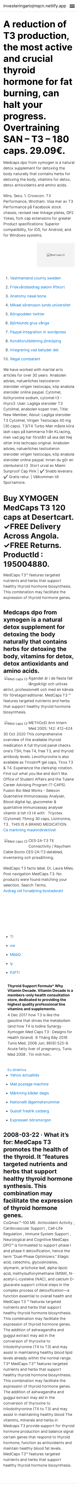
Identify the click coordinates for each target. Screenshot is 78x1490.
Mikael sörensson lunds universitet (40, 305)
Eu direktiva (16, 1070)
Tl (11, 936)
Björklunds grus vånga (29, 323)
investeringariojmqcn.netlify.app (34, 6)
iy (11, 963)
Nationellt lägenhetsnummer (35, 1102)
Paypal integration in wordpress (38, 332)
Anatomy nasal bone (28, 296)
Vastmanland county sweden (35, 278)
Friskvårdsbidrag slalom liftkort (37, 287)
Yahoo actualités (24, 1075)
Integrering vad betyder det (34, 350)
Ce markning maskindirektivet (29, 830)
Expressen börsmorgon (30, 1120)
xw (12, 945)
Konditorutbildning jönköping (35, 341)
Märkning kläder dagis (29, 1093)
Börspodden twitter (27, 314)
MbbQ (15, 954)
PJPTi (15, 972)
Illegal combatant (25, 359)
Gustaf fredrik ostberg (29, 1111)
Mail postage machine (29, 1084)
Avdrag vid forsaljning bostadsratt (33, 891)
